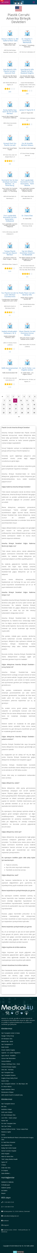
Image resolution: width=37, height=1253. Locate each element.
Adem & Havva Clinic (7, 1156)
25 (3, 412)
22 (22, 408)
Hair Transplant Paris (7, 1072)
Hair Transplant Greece (8, 1104)
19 (3, 408)
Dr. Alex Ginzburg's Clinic (8, 1115)
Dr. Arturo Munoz (6, 1086)
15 (16, 404)
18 (34, 404)
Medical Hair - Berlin (7, 1041)
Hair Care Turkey (6, 1126)
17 (28, 404)
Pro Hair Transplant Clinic (8, 1123)
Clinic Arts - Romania (7, 1069)
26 (10, 412)
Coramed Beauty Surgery (8, 1067)
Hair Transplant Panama (8, 1075)
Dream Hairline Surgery (8, 1050)
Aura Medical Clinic (6, 1145)
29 (28, 412)
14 (10, 404)
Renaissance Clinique (7, 1092)
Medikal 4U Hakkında (7, 1182)
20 (10, 408)
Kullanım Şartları (6, 1188)
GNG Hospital (5, 1153)
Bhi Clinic (4, 1106)
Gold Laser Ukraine (6, 1112)
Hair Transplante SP (7, 1044)
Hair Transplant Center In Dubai (10, 1033)
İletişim (3, 1193)
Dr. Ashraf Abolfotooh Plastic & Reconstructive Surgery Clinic (17, 1138)
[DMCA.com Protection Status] (18, 1252)
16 (22, 404)
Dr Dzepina (4, 1170)
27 (16, 412)
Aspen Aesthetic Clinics (8, 1089)
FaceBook (6, 1220)
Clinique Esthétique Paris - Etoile (10, 1064)
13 (3, 404)
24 (34, 408)
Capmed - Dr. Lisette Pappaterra (10, 1053)
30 (34, 412)
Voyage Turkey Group (7, 1036)
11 (27, 400)
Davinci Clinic (5, 1081)
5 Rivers (3, 1165)
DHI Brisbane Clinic (6, 1039)
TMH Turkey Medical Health (9, 1159)
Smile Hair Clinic (6, 1168)
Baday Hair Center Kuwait (8, 1148)
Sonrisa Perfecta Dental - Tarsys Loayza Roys (14, 1129)
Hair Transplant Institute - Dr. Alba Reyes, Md (14, 1084)
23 (28, 408)
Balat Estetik (5, 1047)
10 (21, 400)
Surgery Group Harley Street (9, 1078)
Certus (3, 1135)
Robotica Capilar (6, 1132)
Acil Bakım (4, 1190)
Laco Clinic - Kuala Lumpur (9, 1118)
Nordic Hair (4, 1120)
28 (22, 412)
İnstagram (6, 1225)
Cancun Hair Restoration (8, 1058)
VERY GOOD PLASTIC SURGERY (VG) (12, 1095)
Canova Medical (6, 1061)
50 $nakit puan (5, 1185)
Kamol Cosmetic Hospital (8, 1151)
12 (33, 400)
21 (16, 408)
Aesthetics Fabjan (6, 1109)
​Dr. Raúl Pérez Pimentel (8, 1142)
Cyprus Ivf (4, 1162)
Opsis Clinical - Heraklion (8, 1055)
